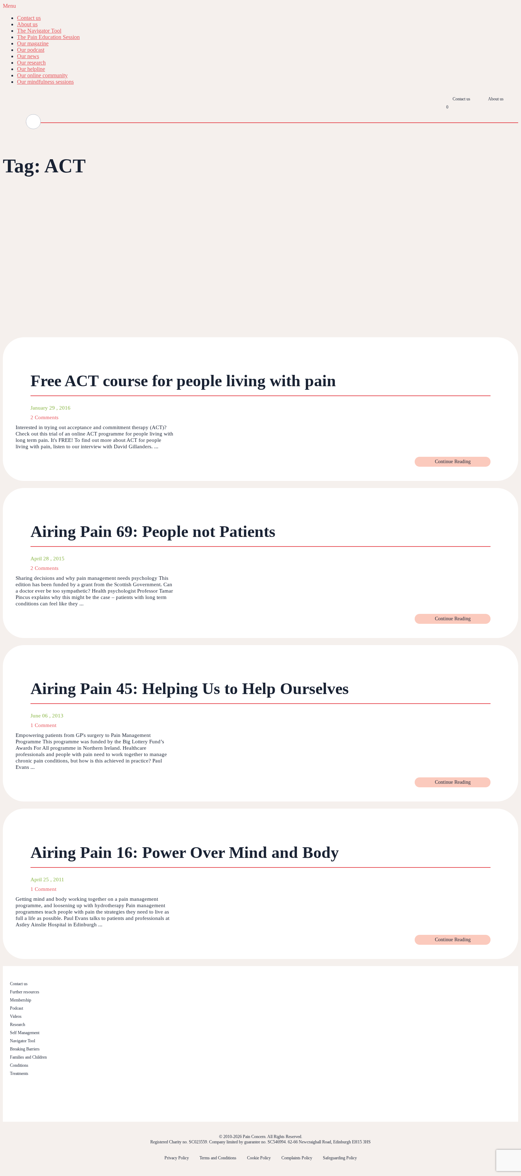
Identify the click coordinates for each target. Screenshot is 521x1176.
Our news (28, 56)
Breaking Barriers (25, 1049)
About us (27, 24)
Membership (20, 1000)
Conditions (19, 1065)
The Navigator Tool (39, 31)
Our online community (42, 75)
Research (17, 1024)
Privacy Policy (176, 1157)
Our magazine (33, 43)
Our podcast (30, 50)
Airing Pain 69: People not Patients (152, 531)
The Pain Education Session (48, 37)
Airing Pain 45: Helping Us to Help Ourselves (189, 688)
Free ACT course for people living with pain (183, 381)
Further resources (24, 991)
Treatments (19, 1073)
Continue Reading (453, 461)
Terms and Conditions (218, 1157)
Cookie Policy (259, 1157)
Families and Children (28, 1057)
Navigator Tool (22, 1040)
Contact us (29, 18)
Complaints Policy (296, 1157)
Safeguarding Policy (340, 1157)
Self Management (24, 1032)
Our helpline (31, 69)
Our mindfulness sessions (45, 82)
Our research (31, 63)
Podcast (16, 1008)
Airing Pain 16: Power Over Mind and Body (184, 852)
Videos (16, 1016)
